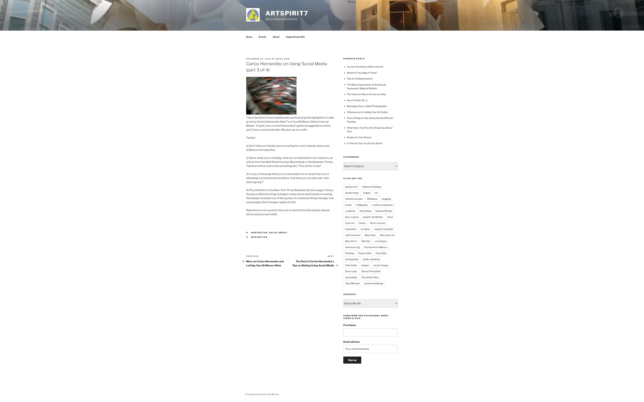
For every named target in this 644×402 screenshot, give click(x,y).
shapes (365, 265)
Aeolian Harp (352, 192)
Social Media (278, 232)
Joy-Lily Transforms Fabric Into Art (365, 66)
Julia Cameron (352, 235)
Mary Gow (283, 59)
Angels (366, 192)
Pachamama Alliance (375, 247)
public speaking (371, 259)
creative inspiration (382, 204)
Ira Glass (365, 229)
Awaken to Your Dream (359, 137)
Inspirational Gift (295, 36)
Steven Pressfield (370, 271)
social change (380, 265)
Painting (349, 253)
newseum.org (352, 247)
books (348, 204)
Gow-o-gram (352, 217)
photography (352, 259)
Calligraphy (362, 204)
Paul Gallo (381, 253)
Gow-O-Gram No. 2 (357, 100)
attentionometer (354, 198)
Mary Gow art (387, 235)
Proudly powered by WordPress (262, 394)
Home (249, 36)
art (376, 192)
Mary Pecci (351, 241)
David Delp (365, 210)
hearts (362, 223)
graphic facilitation (373, 217)
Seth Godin (351, 265)
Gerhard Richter (384, 210)
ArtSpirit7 (286, 13)
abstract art (351, 186)
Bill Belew (372, 198)
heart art (349, 223)
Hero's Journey (378, 223)
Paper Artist (364, 253)
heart (390, 217)
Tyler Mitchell (352, 283)
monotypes (381, 241)
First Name (349, 325)
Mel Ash (366, 241)
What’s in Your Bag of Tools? (362, 72)
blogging (386, 198)
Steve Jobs (351, 271)
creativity (350, 210)
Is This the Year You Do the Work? (365, 143)
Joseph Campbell (383, 229)
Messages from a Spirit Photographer (367, 106)
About (276, 36)
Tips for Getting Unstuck (360, 78)
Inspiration (259, 232)
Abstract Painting (371, 186)
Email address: (351, 341)
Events (262, 36)
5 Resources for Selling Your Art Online (367, 112)
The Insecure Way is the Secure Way (366, 94)
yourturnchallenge (373, 283)
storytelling (351, 277)
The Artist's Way (370, 277)
